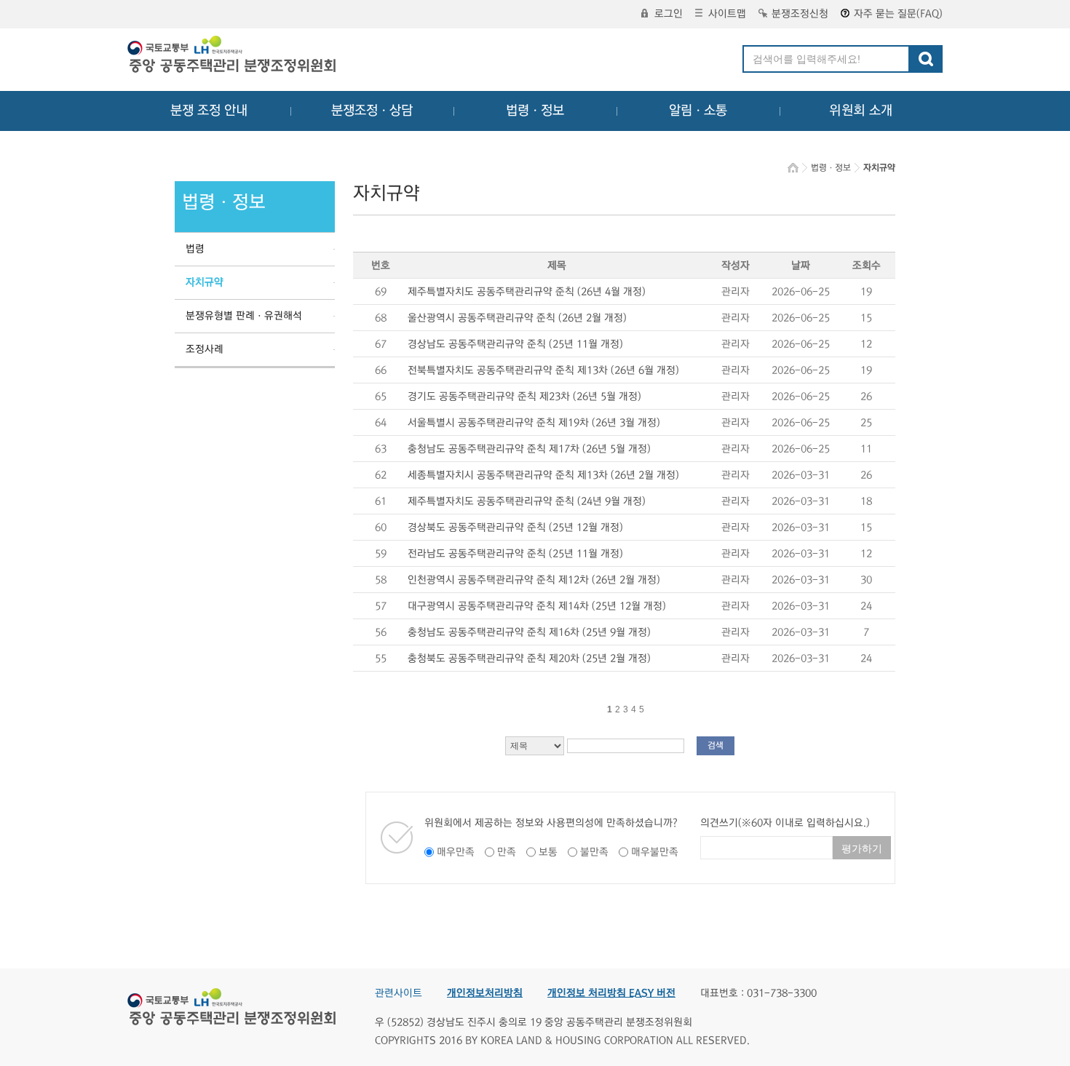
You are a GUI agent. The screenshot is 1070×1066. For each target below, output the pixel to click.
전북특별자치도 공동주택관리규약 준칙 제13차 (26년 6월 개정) (543, 370)
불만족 (594, 852)
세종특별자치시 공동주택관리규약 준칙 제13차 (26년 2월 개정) (543, 475)
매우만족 (456, 852)
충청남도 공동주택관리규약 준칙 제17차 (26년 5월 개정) (529, 449)
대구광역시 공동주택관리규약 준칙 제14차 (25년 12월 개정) (537, 606)
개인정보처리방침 (485, 993)
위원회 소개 (860, 110)
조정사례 (204, 349)
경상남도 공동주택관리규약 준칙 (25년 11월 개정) (515, 344)
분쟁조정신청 (800, 14)
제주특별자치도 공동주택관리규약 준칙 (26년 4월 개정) (527, 292)
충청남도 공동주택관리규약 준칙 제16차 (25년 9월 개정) (529, 632)
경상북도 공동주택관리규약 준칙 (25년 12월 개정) (515, 527)
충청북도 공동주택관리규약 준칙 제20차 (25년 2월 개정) (529, 658)
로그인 (668, 14)
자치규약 (204, 282)
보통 (548, 852)
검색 (716, 745)
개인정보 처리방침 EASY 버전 (611, 993)
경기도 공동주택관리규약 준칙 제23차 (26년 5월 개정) (524, 396)
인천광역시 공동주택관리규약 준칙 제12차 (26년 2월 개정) (534, 580)
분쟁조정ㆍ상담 (372, 110)
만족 (506, 852)
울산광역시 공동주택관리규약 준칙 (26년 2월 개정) (517, 318)
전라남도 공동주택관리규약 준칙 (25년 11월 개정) (515, 554)
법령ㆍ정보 (535, 110)
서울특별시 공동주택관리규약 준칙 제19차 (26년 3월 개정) (534, 423)
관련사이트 (398, 993)
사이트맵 (727, 14)
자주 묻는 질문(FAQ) (898, 14)
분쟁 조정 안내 (208, 110)
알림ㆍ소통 (698, 110)
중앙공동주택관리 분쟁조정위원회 (232, 56)
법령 (195, 249)
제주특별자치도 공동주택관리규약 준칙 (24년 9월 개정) (527, 501)
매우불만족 (654, 852)
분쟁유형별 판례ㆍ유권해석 (244, 316)
